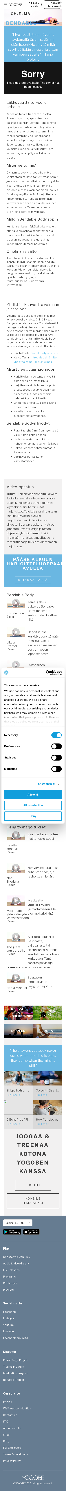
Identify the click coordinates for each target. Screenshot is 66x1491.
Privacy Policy (12, 1460)
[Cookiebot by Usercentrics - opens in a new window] (46, 672)
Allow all (32, 794)
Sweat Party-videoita (44, 353)
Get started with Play (16, 1256)
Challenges (10, 1283)
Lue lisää (12, 1094)
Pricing (7, 1401)
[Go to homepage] (16, 4)
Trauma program (13, 1366)
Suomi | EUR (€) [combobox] (15, 1222)
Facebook (9, 1311)
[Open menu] (5, 4)
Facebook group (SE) (16, 1337)
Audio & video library (16, 1263)
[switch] (56, 746)
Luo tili (33, 1185)
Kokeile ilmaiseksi (54, 4)
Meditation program (15, 1373)
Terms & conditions (15, 1454)
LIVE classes (11, 1270)
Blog (6, 1441)
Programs (9, 1276)
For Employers (12, 1447)
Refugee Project (13, 1379)
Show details (46, 783)
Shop (6, 1434)
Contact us (10, 1415)
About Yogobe (12, 1428)
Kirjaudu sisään (34, 4)
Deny (33, 816)
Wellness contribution (17, 1408)
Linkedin (8, 1331)
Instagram (9, 1318)
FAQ (5, 1421)
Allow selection (33, 805)
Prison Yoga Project (16, 1360)
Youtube (8, 1324)
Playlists (8, 1289)
